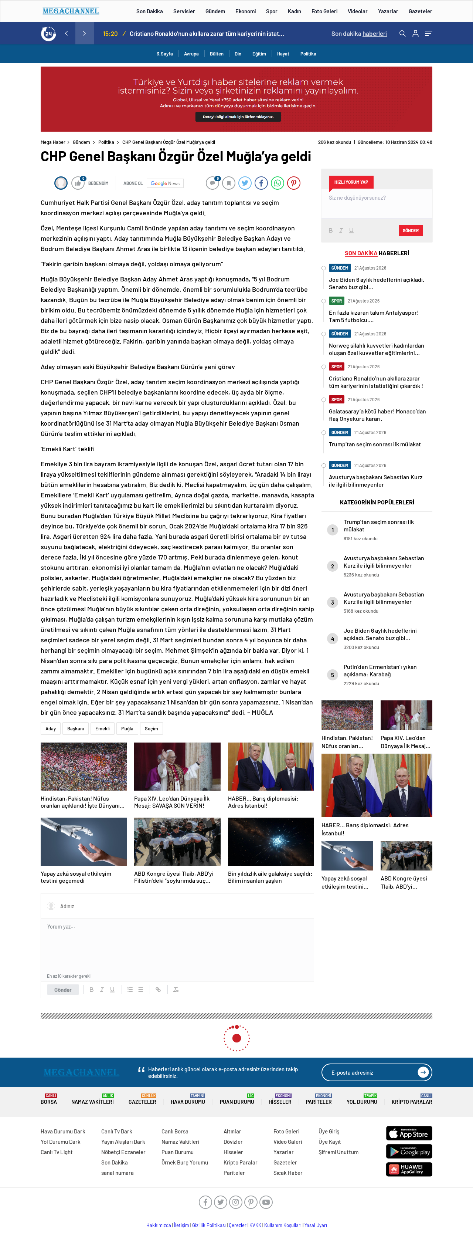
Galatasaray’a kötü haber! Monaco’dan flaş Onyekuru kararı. (207, 33)
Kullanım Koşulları (283, 1225)
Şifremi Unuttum (338, 1152)
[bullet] (140, 989)
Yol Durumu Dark (61, 1141)
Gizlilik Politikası (209, 1225)
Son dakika (359, 33)
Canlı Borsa (174, 1131)
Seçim (151, 728)
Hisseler (280, 1099)
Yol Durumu (362, 1099)
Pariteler (319, 1099)
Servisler (184, 11)
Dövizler (233, 1141)
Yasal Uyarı (315, 1225)
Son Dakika (149, 11)
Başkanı (75, 728)
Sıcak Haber (288, 1172)
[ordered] (130, 989)
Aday (50, 728)
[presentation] (66, 33)
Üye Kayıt (330, 1141)
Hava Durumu (188, 1099)
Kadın (294, 11)
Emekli (102, 728)
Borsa (49, 1099)
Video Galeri (287, 1141)
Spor (272, 11)
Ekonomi (245, 11)
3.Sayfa (165, 54)
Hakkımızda (158, 1225)
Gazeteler (420, 11)
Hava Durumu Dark (63, 1131)
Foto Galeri (324, 11)
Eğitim (259, 54)
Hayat (283, 54)
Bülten (217, 54)
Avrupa (191, 54)
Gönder (63, 989)
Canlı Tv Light (57, 1152)
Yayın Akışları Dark (123, 1141)
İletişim (181, 1225)
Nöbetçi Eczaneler (123, 1152)
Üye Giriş (329, 1131)
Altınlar (232, 1131)
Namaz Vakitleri (92, 1099)
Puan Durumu (237, 1099)
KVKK (255, 1225)
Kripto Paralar (412, 1099)
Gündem (215, 11)
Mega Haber (53, 142)
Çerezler (237, 1225)
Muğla (127, 728)
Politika (308, 54)
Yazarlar (388, 11)
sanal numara (117, 1172)
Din (238, 54)
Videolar (358, 11)
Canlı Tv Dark (116, 1131)
